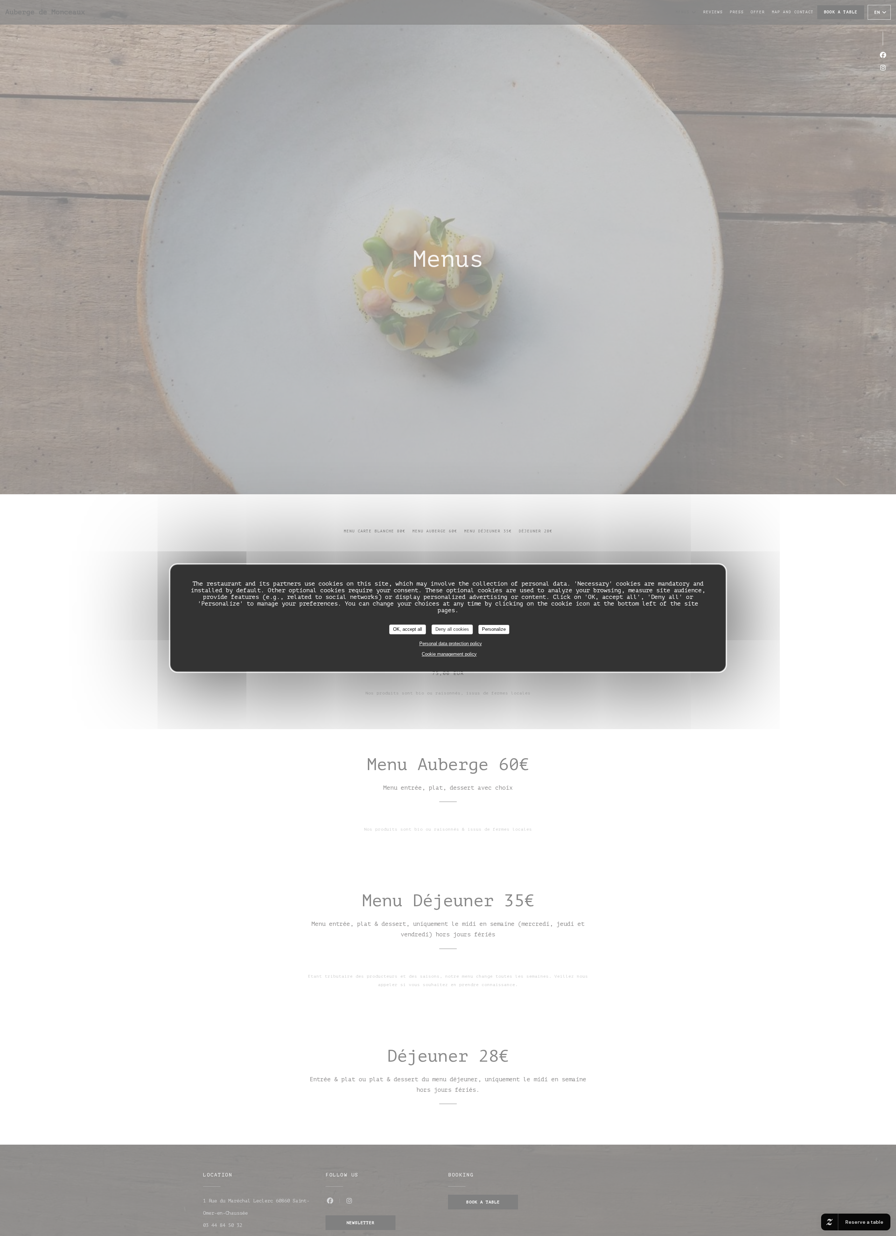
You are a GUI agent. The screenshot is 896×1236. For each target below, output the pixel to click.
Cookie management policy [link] (449, 653)
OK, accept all (407, 629)
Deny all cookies (452, 629)
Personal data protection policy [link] (450, 643)
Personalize (494, 629)
